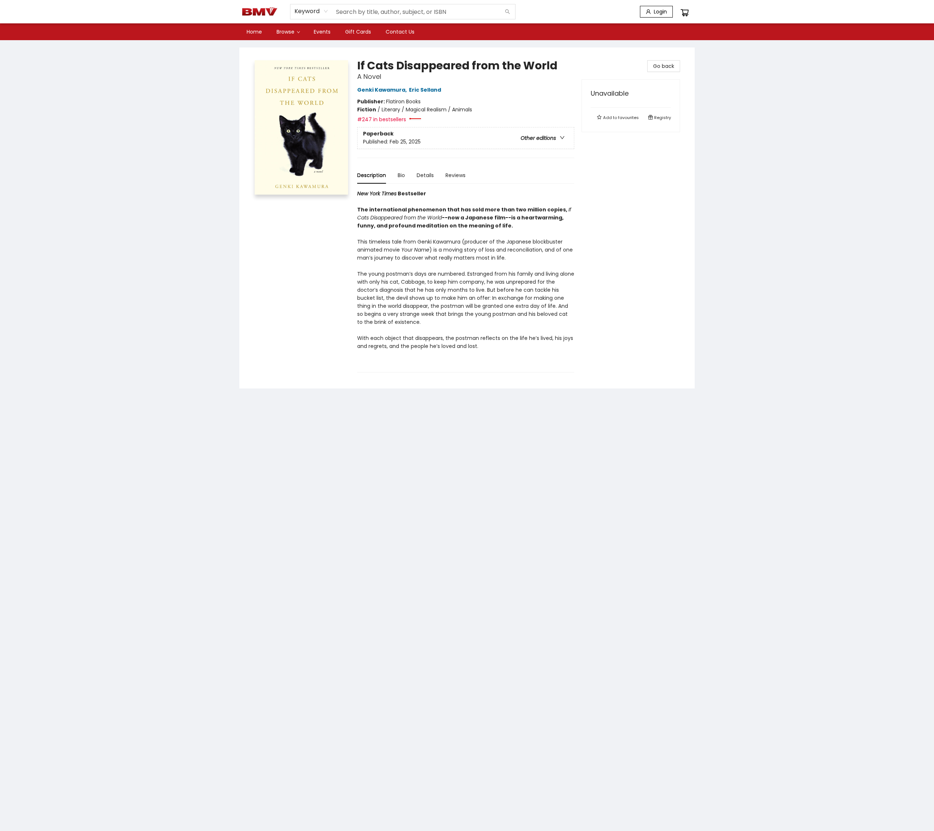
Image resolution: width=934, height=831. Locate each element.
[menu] (467, 31)
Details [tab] (425, 175)
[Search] (507, 11)
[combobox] (311, 11)
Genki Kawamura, (382, 89)
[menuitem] (254, 31)
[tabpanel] (465, 280)
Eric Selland (425, 89)
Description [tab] (371, 175)
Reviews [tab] (455, 175)
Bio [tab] (401, 175)
